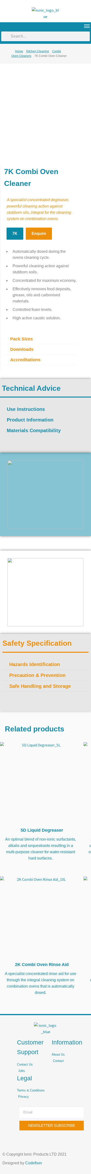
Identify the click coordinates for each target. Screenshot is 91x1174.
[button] (39, 339)
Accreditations (25, 359)
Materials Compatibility (34, 430)
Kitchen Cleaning (37, 51)
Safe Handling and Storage (40, 686)
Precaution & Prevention (37, 675)
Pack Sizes (21, 339)
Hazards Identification (34, 664)
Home (19, 51)
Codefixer (33, 1163)
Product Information (30, 419)
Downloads (21, 349)
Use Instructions (26, 409)
